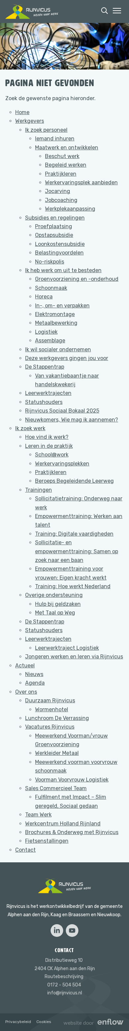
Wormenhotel (51, 709)
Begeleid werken (65, 165)
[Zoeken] (104, 10)
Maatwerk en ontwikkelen (66, 147)
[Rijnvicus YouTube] (72, 930)
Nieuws (34, 674)
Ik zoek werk (30, 428)
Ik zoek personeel (46, 130)
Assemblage (50, 340)
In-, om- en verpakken (62, 305)
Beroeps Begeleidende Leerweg (74, 481)
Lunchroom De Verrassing (57, 718)
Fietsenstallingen (46, 841)
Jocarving (57, 191)
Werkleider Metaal (57, 753)
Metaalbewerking (56, 323)
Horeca (44, 296)
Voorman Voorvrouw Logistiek (71, 779)
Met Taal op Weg (55, 612)
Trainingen (38, 490)
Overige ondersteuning (54, 595)
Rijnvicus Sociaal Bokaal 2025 (62, 411)
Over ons (26, 692)
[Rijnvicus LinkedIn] (57, 930)
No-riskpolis (49, 261)
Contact (25, 850)
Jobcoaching (61, 200)
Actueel (25, 665)
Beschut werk (62, 156)
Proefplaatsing (53, 226)
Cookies (43, 1021)
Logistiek (46, 332)
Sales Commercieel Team (56, 788)
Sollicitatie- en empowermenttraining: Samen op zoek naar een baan (76, 551)
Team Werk (38, 814)
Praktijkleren (60, 174)
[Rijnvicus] (31, 11)
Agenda (35, 683)
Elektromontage (55, 314)
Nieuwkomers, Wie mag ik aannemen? (71, 420)
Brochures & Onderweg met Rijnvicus (71, 832)
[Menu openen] (116, 11)
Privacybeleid (18, 1021)
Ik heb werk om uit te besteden (63, 270)
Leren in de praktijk (49, 446)
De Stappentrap (44, 367)
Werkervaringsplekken (62, 463)
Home (22, 112)
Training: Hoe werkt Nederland (72, 586)
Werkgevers (29, 121)
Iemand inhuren (54, 138)
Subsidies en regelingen (55, 218)
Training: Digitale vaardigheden (74, 534)
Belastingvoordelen (59, 253)
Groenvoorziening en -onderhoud (76, 279)
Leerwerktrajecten (48, 393)
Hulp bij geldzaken (58, 604)
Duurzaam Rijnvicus (50, 700)
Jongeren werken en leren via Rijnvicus (74, 656)
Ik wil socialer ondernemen (58, 349)
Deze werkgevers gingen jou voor (66, 358)
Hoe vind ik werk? (46, 437)
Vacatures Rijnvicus (49, 727)
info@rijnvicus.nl (64, 993)
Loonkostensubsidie (60, 244)
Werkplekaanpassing (70, 209)
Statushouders (44, 402)
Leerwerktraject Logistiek (67, 648)
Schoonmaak (51, 288)
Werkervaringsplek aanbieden (81, 182)
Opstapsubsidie (54, 235)
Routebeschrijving (64, 976)
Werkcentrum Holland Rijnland (63, 823)
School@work (51, 454)
